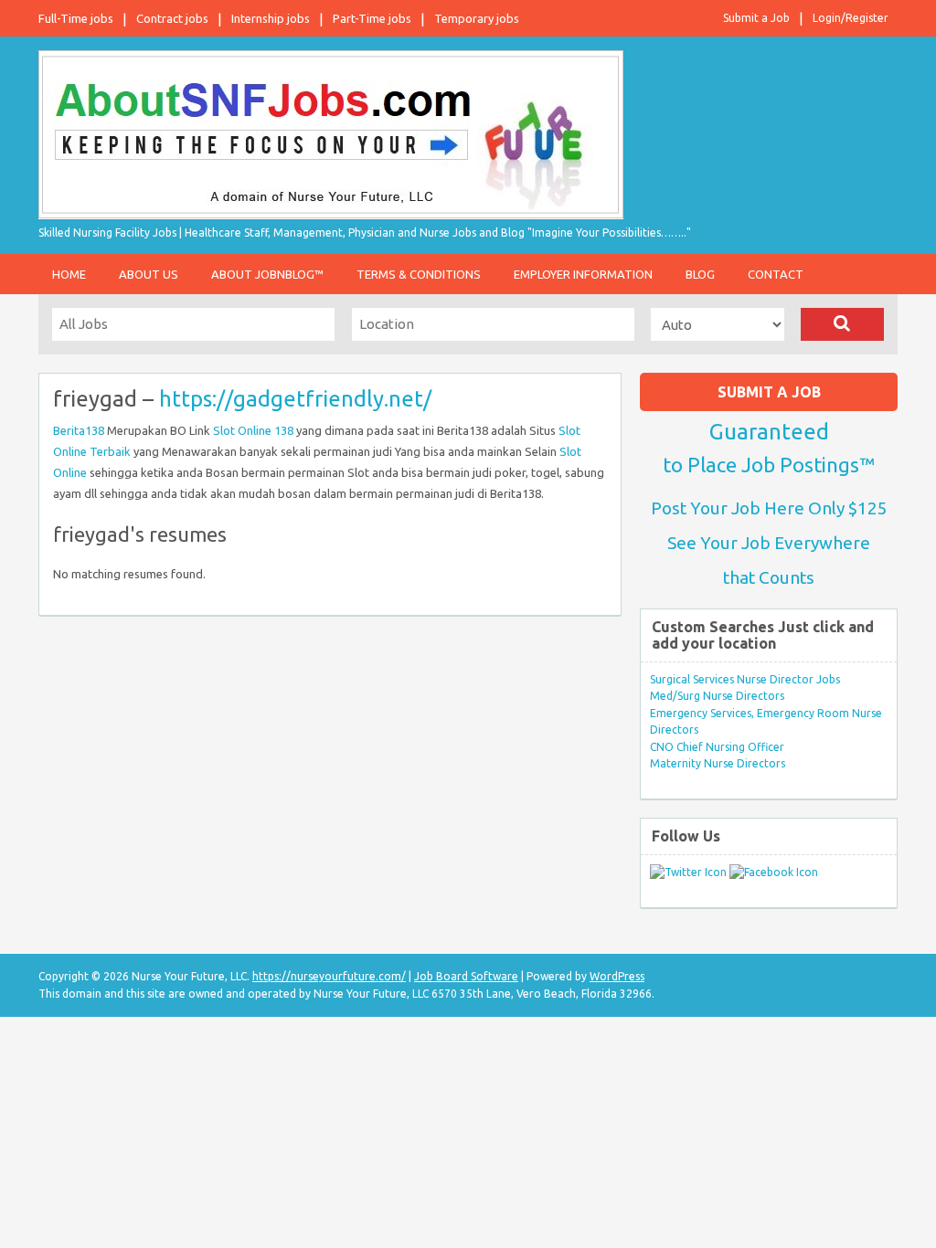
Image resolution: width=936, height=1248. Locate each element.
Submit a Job (756, 18)
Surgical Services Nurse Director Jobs (745, 679)
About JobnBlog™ (267, 274)
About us (148, 274)
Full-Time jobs (75, 18)
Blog (700, 274)
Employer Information (583, 274)
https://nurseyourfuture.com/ (329, 976)
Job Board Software (466, 976)
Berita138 (78, 430)
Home (69, 274)
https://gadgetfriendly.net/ (295, 398)
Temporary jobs (476, 18)
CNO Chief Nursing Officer (717, 747)
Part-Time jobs (372, 18)
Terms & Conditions (418, 274)
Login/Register (850, 18)
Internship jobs (270, 18)
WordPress (617, 976)
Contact (775, 274)
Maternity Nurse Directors (717, 763)
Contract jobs (172, 18)
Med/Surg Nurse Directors (717, 696)
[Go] (842, 324)
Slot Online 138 (253, 430)
